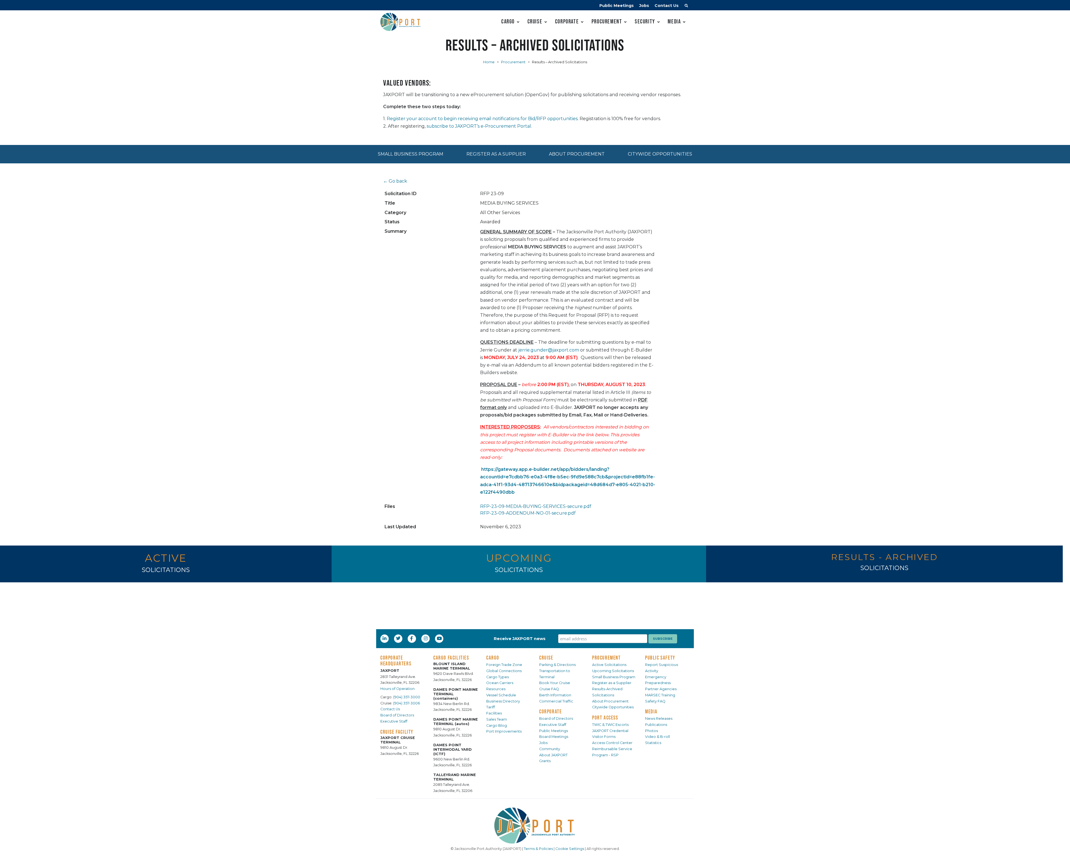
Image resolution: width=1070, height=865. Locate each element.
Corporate (567, 21)
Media (674, 21)
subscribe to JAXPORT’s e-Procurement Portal (479, 126)
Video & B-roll (657, 737)
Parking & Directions (557, 665)
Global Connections (504, 671)
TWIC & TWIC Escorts (610, 725)
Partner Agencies (661, 689)
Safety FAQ (655, 701)
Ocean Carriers (499, 683)
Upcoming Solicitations (613, 671)
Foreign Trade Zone (504, 665)
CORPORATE (550, 711)
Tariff (490, 707)
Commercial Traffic (556, 701)
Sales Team (496, 719)
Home (489, 62)
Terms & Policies (538, 849)
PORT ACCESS (605, 717)
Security (645, 21)
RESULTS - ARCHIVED (884, 557)
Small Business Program (410, 154)
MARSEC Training (660, 695)
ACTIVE (166, 558)
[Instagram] (426, 638)
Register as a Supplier (496, 154)
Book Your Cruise (554, 683)
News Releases (658, 718)
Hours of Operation (397, 689)
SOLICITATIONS (166, 570)
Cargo (508, 21)
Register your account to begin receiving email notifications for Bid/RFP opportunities (482, 118)
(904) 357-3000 (406, 697)
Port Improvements (504, 731)
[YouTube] (440, 638)
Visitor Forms (604, 737)
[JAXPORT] (535, 826)
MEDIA (651, 711)
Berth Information (555, 695)
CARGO (492, 658)
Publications (656, 725)
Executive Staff (393, 721)
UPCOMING (519, 558)
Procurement (607, 21)
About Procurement (577, 154)
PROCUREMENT (606, 658)
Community (549, 749)
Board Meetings (553, 737)
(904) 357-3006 (406, 703)
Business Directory (503, 701)
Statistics (653, 743)
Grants (545, 761)
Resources (495, 689)
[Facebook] (411, 638)
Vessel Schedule (501, 695)
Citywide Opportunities (660, 154)
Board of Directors (397, 715)
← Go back (395, 181)
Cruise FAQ (549, 689)
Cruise (535, 21)
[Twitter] (399, 638)
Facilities (494, 713)
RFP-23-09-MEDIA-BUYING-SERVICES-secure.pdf (535, 506)
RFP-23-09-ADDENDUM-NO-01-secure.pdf (528, 513)
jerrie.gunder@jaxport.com (548, 350)
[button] (686, 6)
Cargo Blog (496, 725)
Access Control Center (612, 743)
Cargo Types (497, 677)
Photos (651, 731)
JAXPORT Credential (610, 731)
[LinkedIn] (385, 638)
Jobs (644, 5)
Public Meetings (616, 5)
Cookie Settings (569, 849)
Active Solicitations (609, 665)
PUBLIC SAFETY (660, 658)
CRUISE (546, 658)
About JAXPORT (553, 755)
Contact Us (667, 5)
